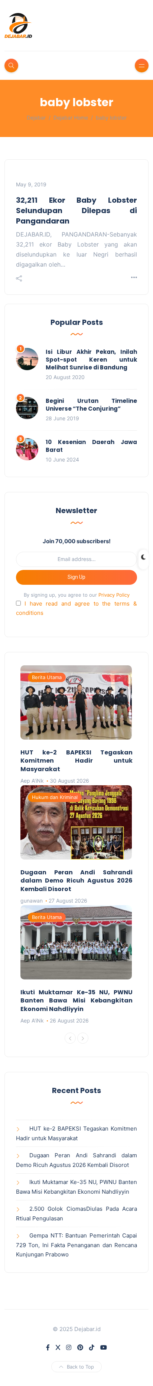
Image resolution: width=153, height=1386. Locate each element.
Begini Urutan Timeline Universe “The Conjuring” (91, 404)
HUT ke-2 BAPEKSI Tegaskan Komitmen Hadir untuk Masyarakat (76, 760)
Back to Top (80, 1367)
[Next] (82, 1038)
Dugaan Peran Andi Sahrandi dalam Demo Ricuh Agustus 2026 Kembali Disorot (76, 880)
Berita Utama (47, 677)
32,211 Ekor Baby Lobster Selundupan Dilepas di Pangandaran (76, 210)
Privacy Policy (114, 595)
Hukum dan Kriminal (55, 797)
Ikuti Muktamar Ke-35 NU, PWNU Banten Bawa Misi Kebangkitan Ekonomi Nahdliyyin (76, 1000)
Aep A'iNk (32, 780)
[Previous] (70, 1038)
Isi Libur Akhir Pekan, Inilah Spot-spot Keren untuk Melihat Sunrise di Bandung (91, 359)
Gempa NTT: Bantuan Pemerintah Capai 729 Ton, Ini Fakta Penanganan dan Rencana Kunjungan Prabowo (76, 1245)
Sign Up (76, 577)
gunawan (31, 900)
